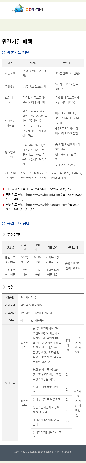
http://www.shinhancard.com (47, 204)
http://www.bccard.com (43, 194)
